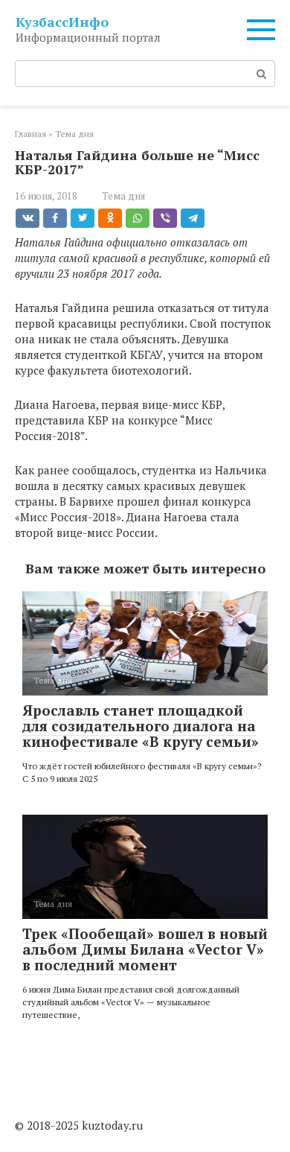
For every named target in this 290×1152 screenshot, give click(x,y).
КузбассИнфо (62, 22)
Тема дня (123, 196)
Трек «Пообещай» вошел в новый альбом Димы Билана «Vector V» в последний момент (145, 949)
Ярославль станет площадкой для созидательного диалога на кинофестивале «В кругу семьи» (140, 726)
